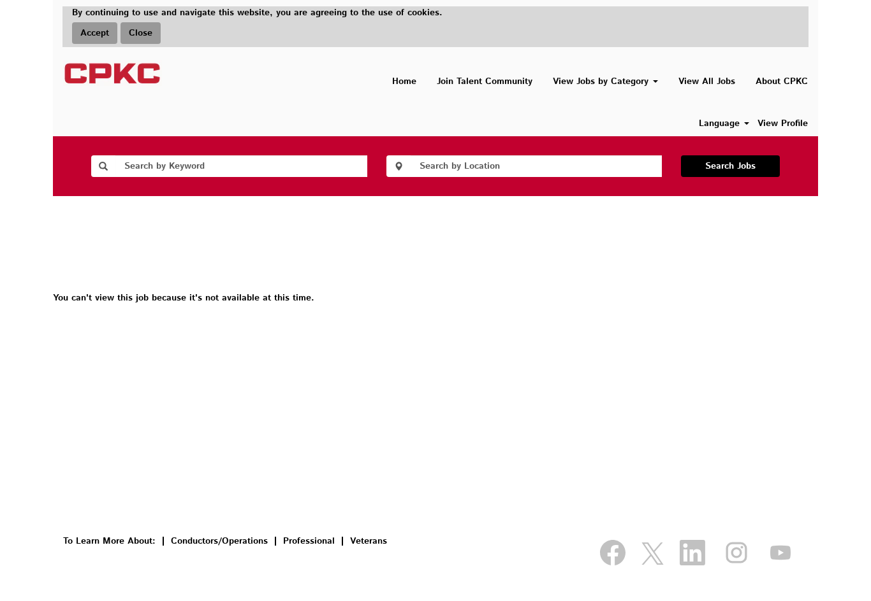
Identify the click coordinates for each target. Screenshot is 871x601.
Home (404, 81)
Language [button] (721, 123)
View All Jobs (706, 81)
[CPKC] (112, 73)
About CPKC (782, 81)
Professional (309, 541)
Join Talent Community (484, 81)
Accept (94, 33)
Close (140, 33)
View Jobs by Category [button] (602, 81)
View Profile (783, 123)
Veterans (368, 541)
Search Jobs (730, 166)
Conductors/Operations (219, 541)
